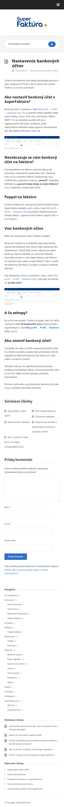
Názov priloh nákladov (19, 422)
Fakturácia (9, 600)
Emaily (10, 640)
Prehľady (8, 691)
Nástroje (8, 650)
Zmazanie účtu (13, 710)
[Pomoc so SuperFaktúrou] (32, 22)
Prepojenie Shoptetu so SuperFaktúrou (24, 779)
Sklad (9, 682)
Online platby (13, 673)
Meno (7, 507)
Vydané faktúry (14, 618)
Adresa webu (10, 540)
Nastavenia (21, 70)
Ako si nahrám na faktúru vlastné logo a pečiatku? (31, 749)
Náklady (8, 627)
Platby (7, 687)
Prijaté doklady (14, 632)
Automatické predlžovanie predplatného (25, 788)
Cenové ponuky (14, 604)
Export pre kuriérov (16, 663)
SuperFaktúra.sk (11, 701)
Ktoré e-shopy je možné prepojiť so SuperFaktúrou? (32, 755)
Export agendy (13, 659)
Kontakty (8, 623)
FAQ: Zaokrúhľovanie (45, 411)
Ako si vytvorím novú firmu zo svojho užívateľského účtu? (16, 442)
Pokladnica (12, 677)
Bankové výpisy (14, 654)
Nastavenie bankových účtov (20, 784)
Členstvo (11, 705)
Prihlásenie (9, 696)
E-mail (7, 523)
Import (10, 668)
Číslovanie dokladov (45, 416)
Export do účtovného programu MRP (25, 735)
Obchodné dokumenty (17, 613)
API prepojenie (10, 595)
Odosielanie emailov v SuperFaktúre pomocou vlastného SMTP (44, 427)
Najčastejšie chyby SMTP (18, 769)
